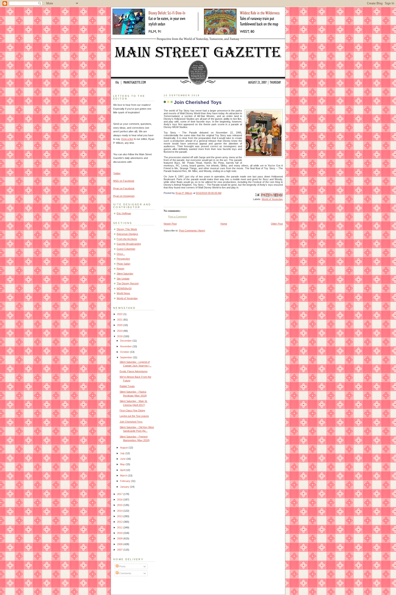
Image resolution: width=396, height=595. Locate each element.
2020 (120, 325)
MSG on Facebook (123, 180)
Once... (121, 254)
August (124, 447)
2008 (120, 544)
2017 (120, 494)
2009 (120, 538)
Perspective (123, 258)
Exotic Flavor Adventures (134, 371)
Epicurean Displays (127, 234)
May (123, 464)
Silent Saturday (125, 273)
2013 (120, 516)
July (122, 453)
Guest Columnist (126, 248)
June (123, 458)
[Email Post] (257, 194)
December (126, 340)
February (125, 481)
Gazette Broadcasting (129, 243)
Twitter (117, 173)
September (126, 357)
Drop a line (127, 139)
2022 (120, 314)
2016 (120, 499)
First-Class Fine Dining (132, 410)
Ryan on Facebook (124, 188)
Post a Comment (177, 216)
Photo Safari (123, 263)
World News (123, 293)
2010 (120, 533)
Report (120, 268)
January (125, 486)
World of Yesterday (272, 199)
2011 (120, 527)
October (125, 351)
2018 (120, 336)
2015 (120, 505)
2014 (120, 510)
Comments (124, 573)
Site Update (123, 278)
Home (223, 223)
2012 (120, 521)
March (124, 475)
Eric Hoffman (124, 213)
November (126, 346)
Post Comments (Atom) (192, 230)
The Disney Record (127, 283)
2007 (120, 549)
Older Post (277, 223)
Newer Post (170, 223)
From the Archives (127, 239)
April (123, 470)
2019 (120, 330)
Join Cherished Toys (131, 421)
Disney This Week (127, 229)
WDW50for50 (124, 288)
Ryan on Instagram (124, 196)
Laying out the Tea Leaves (134, 416)
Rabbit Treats (127, 386)
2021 (120, 319)
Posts (122, 566)
